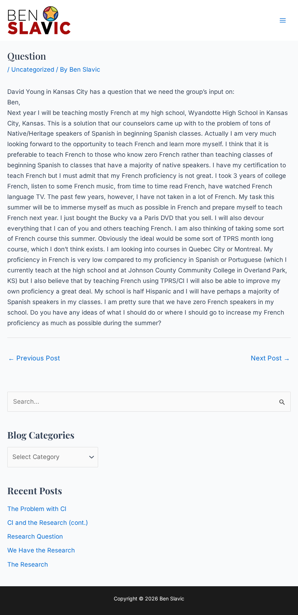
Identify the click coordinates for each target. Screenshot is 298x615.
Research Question (35, 536)
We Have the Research (41, 550)
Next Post (270, 358)
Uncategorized (32, 69)
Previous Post (34, 358)
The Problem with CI (37, 508)
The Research (27, 564)
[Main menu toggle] (283, 20)
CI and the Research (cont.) (47, 522)
